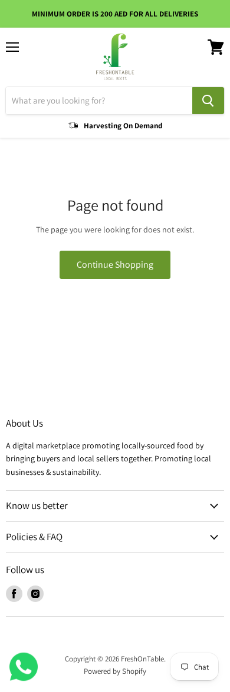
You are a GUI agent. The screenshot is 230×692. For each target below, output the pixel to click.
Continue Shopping (115, 264)
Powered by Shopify (115, 671)
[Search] (208, 100)
